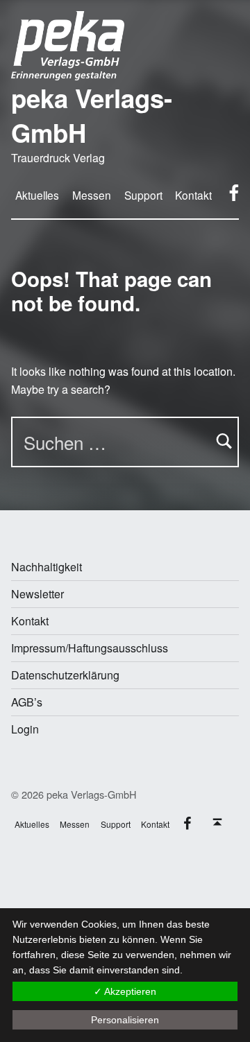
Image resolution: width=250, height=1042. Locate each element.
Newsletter (37, 594)
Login (25, 729)
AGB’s (26, 702)
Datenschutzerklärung (65, 675)
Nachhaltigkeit (46, 567)
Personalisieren (125, 1019)
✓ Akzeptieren (125, 991)
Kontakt (30, 621)
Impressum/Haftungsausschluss (89, 648)
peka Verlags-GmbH (91, 115)
